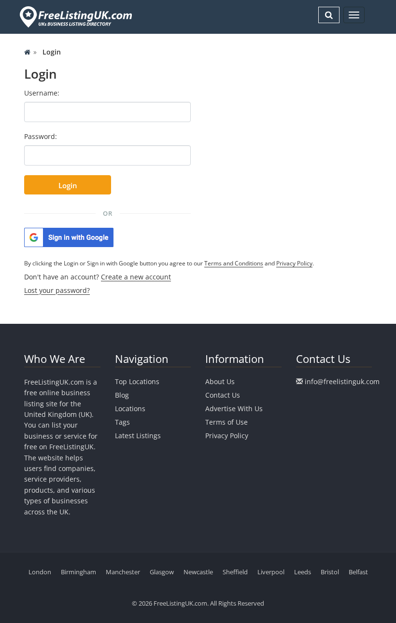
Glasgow (162, 572)
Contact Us (222, 395)
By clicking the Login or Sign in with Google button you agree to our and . (169, 263)
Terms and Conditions (233, 263)
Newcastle (198, 572)
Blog (122, 395)
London (39, 572)
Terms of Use (226, 422)
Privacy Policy (294, 263)
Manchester (123, 572)
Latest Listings (138, 435)
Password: (40, 136)
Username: (41, 92)
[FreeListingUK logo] (74, 16)
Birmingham (78, 572)
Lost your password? (57, 290)
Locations (130, 408)
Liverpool (270, 572)
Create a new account (136, 276)
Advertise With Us (234, 408)
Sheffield (235, 572)
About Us (220, 381)
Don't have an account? (97, 276)
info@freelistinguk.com (342, 381)
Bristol (330, 572)
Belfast (358, 572)
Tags (122, 422)
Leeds (302, 572)
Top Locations (137, 381)
